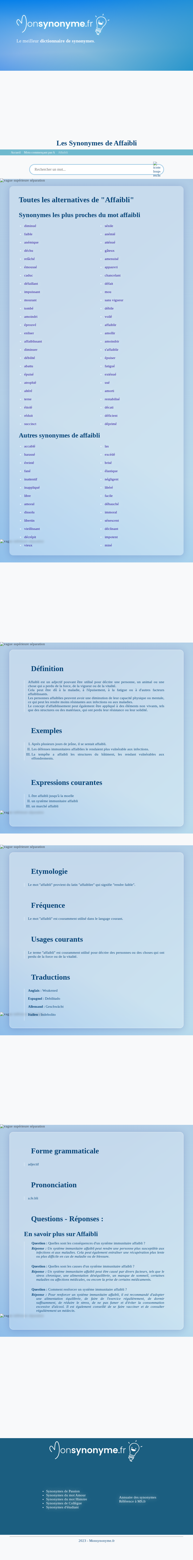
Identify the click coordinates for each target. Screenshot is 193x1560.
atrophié (30, 382)
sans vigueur (114, 300)
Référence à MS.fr (132, 1501)
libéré (109, 487)
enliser (29, 333)
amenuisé (112, 259)
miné (108, 545)
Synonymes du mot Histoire (66, 1499)
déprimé (111, 424)
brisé (108, 463)
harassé (29, 454)
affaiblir (110, 325)
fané (27, 471)
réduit (28, 415)
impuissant (32, 292)
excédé (110, 454)
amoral (29, 504)
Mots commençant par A (39, 152)
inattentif (30, 479)
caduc (28, 275)
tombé (28, 308)
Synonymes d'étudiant (62, 1507)
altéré (28, 391)
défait (109, 283)
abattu (28, 366)
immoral (111, 512)
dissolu (29, 512)
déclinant (111, 529)
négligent (111, 479)
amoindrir (112, 341)
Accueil (16, 152)
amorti (109, 391)
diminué (30, 226)
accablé (29, 446)
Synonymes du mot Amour (66, 1495)
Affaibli (63, 152)
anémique (31, 242)
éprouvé (30, 325)
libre (27, 496)
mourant (30, 300)
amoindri (30, 316)
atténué (110, 242)
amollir (110, 333)
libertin (29, 520)
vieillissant (32, 529)
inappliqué (32, 487)
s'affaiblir (111, 349)
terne (28, 399)
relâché (29, 259)
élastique (111, 471)
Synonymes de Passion (63, 1491)
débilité (29, 358)
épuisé (29, 374)
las (107, 446)
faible (28, 234)
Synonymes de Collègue (64, 1503)
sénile (109, 226)
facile (109, 496)
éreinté (29, 463)
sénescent (112, 520)
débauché (112, 504)
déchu (28, 250)
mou (108, 292)
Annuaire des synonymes (137, 1497)
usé (107, 382)
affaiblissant (33, 341)
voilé (108, 316)
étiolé (28, 407)
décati (109, 407)
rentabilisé (112, 399)
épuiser (110, 358)
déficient (111, 415)
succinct (30, 424)
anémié (110, 234)
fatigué (110, 366)
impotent (111, 537)
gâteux (110, 250)
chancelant (113, 275)
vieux (28, 545)
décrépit (30, 537)
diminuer (30, 349)
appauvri (111, 267)
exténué (110, 374)
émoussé (30, 267)
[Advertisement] (96, 104)
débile (109, 308)
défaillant (31, 283)
